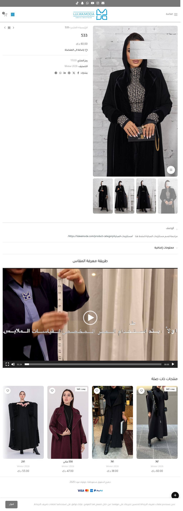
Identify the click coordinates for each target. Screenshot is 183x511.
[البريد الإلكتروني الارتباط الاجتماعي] (102, 3)
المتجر (74, 28)
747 (157, 462)
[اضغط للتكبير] (171, 170)
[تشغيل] (173, 366)
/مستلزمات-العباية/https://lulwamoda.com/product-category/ (100, 236)
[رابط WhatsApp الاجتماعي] (87, 3)
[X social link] (73, 73)
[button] (174, 101)
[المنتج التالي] (5, 28)
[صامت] (13, 366)
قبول (11, 504)
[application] (90, 318)
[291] (23, 422)
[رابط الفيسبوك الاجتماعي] (78, 73)
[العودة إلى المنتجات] (9, 28)
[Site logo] (90, 14)
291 (23, 462)
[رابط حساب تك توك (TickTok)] (77, 3)
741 (112, 462)
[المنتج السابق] (13, 28)
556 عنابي (68, 462)
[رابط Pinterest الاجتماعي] (69, 73)
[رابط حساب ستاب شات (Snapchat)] (82, 3)
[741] (112, 422)
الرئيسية (83, 28)
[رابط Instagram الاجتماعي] (97, 3)
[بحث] (12, 14)
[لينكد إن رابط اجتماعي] (65, 73)
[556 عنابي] (67, 422)
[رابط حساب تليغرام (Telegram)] (56, 73)
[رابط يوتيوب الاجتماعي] (92, 3)
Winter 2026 (71, 66)
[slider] (93, 364)
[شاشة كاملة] (7, 366)
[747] (157, 422)
